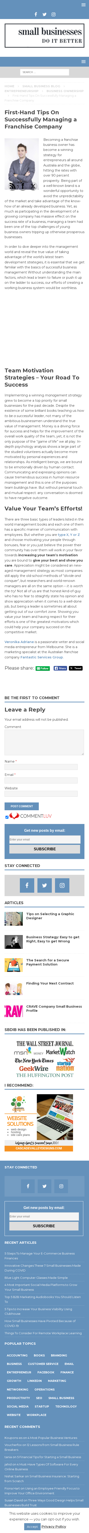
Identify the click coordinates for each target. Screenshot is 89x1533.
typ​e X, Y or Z (69, 535)
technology (66, 1406)
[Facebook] (36, 14)
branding (59, 1355)
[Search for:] (44, 72)
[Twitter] (45, 14)
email (69, 1364)
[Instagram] (54, 14)
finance (67, 1372)
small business (61, 1398)
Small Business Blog (41, 86)
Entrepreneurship (22, 91)
